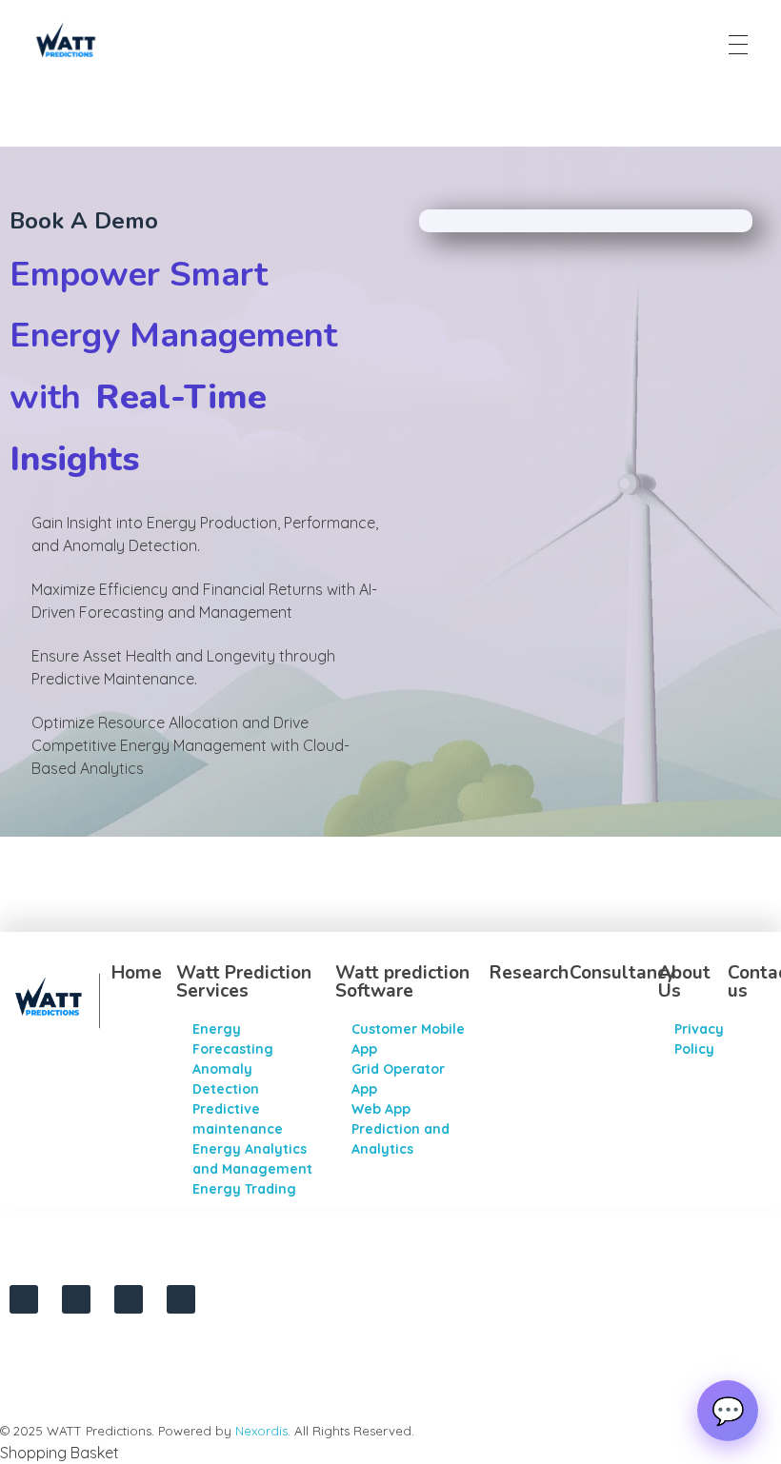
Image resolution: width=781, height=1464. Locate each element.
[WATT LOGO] (65, 42)
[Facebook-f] (128, 1299)
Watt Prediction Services (243, 981)
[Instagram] (24, 1299)
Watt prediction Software (402, 981)
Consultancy (622, 972)
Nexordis (261, 1430)
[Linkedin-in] (76, 1299)
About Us (684, 981)
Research (529, 972)
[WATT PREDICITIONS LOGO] (58, 998)
